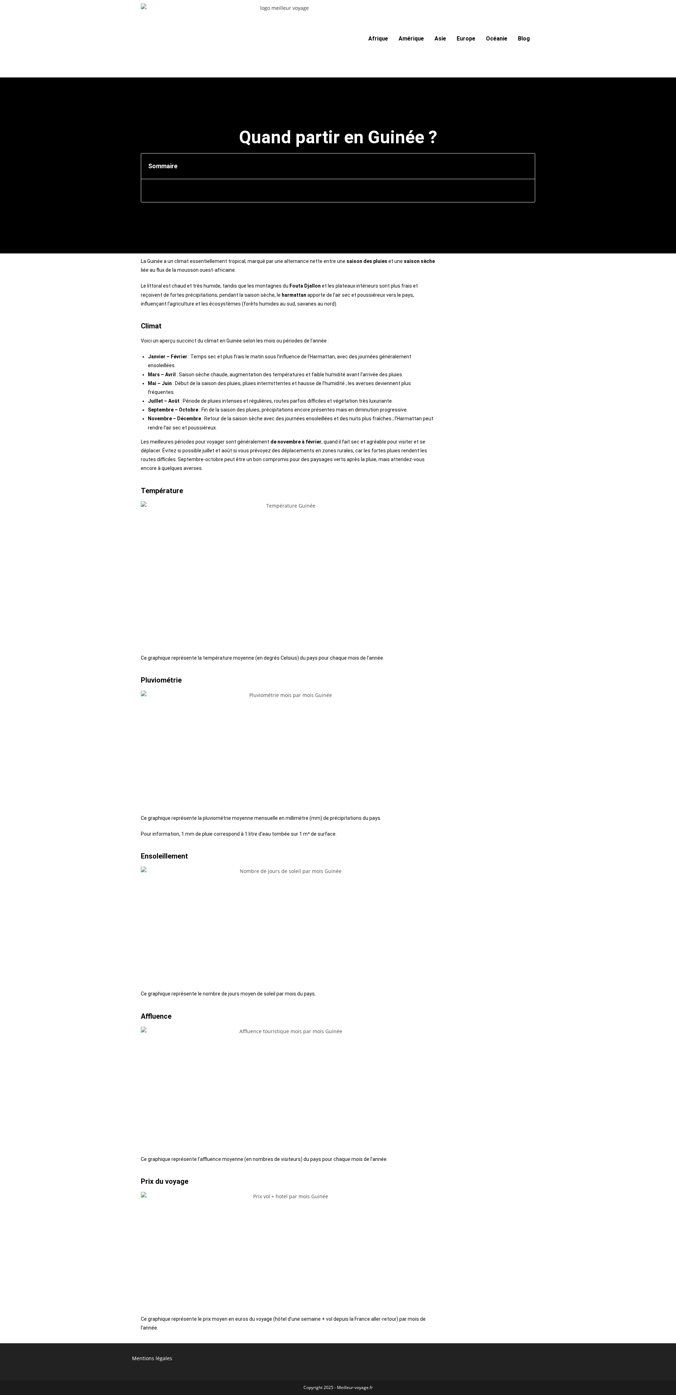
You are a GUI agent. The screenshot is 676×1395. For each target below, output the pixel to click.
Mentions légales (152, 1358)
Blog (524, 38)
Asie (440, 38)
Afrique (378, 38)
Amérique (411, 38)
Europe (466, 38)
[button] (526, 166)
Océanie (496, 38)
